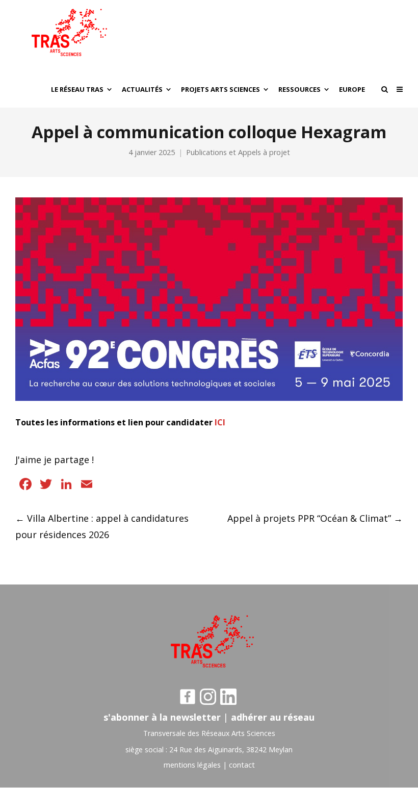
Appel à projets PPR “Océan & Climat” (315, 518)
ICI (220, 422)
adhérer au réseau (273, 717)
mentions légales (192, 765)
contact (242, 765)
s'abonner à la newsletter (162, 717)
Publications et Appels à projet (238, 152)
